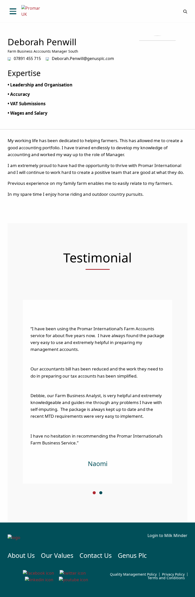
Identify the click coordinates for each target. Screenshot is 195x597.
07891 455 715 (27, 58)
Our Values (57, 555)
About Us (21, 555)
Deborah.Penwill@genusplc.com (83, 58)
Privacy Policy (173, 574)
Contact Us (95, 555)
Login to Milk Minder (167, 535)
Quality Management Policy (133, 574)
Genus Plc (132, 555)
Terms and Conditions (166, 578)
